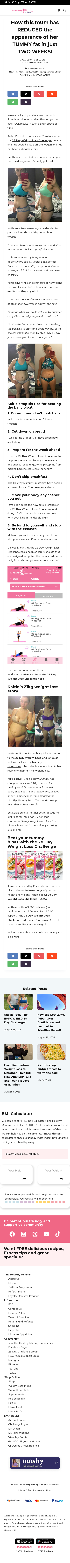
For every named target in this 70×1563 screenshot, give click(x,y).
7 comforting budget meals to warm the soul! (49, 1069)
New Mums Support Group (24, 1355)
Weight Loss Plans (19, 1385)
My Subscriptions (18, 1432)
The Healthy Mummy (17, 1274)
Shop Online (12, 1377)
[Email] (26, 102)
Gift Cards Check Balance (23, 1445)
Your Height (16, 1170)
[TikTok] (58, 1234)
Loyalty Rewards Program (23, 1295)
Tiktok (12, 1373)
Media (12, 1283)
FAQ (11, 1304)
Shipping (13, 1325)
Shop (11, 1381)
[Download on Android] (45, 1541)
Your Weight (53, 1170)
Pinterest (13, 1364)
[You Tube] (46, 1234)
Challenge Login (18, 1424)
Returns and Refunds (20, 1321)
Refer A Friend (17, 1291)
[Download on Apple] (24, 1541)
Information (11, 1300)
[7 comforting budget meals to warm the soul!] (51, 1052)
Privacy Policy (16, 1313)
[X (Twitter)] (26, 94)
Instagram (14, 1360)
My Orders (14, 1428)
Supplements (16, 1394)
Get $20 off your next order (24, 1441)
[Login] (59, 10)
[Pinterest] (39, 94)
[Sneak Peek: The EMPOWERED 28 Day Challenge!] (18, 1002)
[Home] (26, 68)
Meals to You (15, 1411)
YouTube (13, 1368)
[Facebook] (12, 94)
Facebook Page (17, 1347)
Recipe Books (16, 1398)
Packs (12, 1402)
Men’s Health (16, 1407)
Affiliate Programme (20, 1287)
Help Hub (14, 1330)
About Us (14, 1278)
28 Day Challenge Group (23, 1351)
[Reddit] (52, 94)
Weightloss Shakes (20, 1390)
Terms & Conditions (20, 1317)
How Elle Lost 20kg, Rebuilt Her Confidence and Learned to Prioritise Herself (51, 1022)
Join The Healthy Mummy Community (30, 1343)
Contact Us (15, 1308)
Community (11, 1338)
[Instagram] (23, 1234)
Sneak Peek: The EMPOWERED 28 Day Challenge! (16, 1018)
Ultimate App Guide (20, 1334)
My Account (11, 1415)
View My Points (17, 1437)
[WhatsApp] (12, 102)
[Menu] (5, 10)
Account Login (17, 1420)
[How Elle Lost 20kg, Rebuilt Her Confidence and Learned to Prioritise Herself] (51, 1002)
